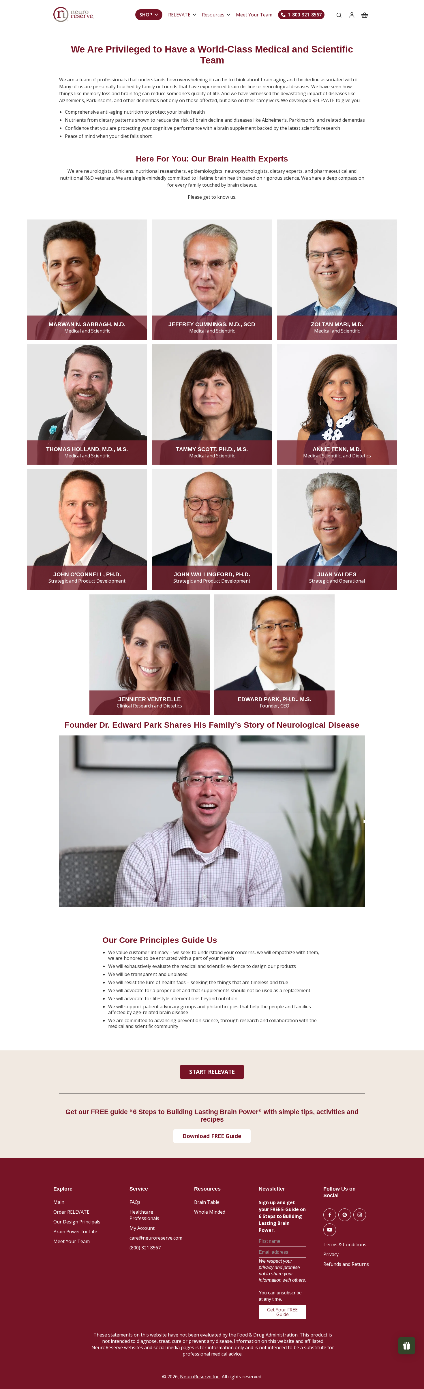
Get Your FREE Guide (282, 1312)
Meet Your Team (71, 1241)
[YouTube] (329, 1229)
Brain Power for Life (75, 1231)
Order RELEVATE (71, 1212)
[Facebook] (329, 1214)
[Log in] (351, 14)
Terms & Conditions (344, 1244)
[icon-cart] (364, 14)
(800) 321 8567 (145, 1248)
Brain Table (206, 1202)
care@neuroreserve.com (156, 1238)
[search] (339, 14)
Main (58, 1202)
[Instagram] (359, 1214)
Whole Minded (209, 1212)
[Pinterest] (344, 1214)
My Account (142, 1228)
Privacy (331, 1254)
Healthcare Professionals (144, 1215)
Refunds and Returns (346, 1264)
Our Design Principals (76, 1222)
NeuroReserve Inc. (200, 1376)
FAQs (135, 1202)
